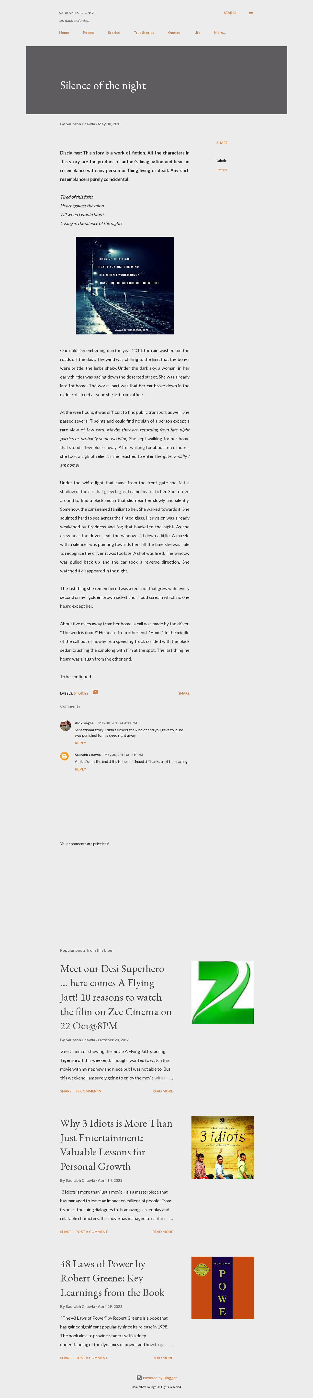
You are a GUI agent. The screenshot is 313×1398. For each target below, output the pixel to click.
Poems (88, 32)
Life (197, 32)
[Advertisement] (117, 887)
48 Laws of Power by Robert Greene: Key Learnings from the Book (112, 1277)
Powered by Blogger (159, 1377)
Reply (80, 742)
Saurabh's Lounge (77, 12)
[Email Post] (95, 693)
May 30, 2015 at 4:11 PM (117, 723)
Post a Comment (92, 1232)
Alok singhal (85, 723)
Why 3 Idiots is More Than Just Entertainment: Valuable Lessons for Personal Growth (116, 1144)
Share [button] (222, 143)
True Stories (144, 32)
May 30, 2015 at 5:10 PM (123, 755)
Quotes (174, 32)
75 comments (88, 1091)
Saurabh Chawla (88, 755)
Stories (114, 32)
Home (64, 32)
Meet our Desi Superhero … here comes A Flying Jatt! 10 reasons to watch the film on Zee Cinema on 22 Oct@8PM (116, 997)
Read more (163, 1091)
